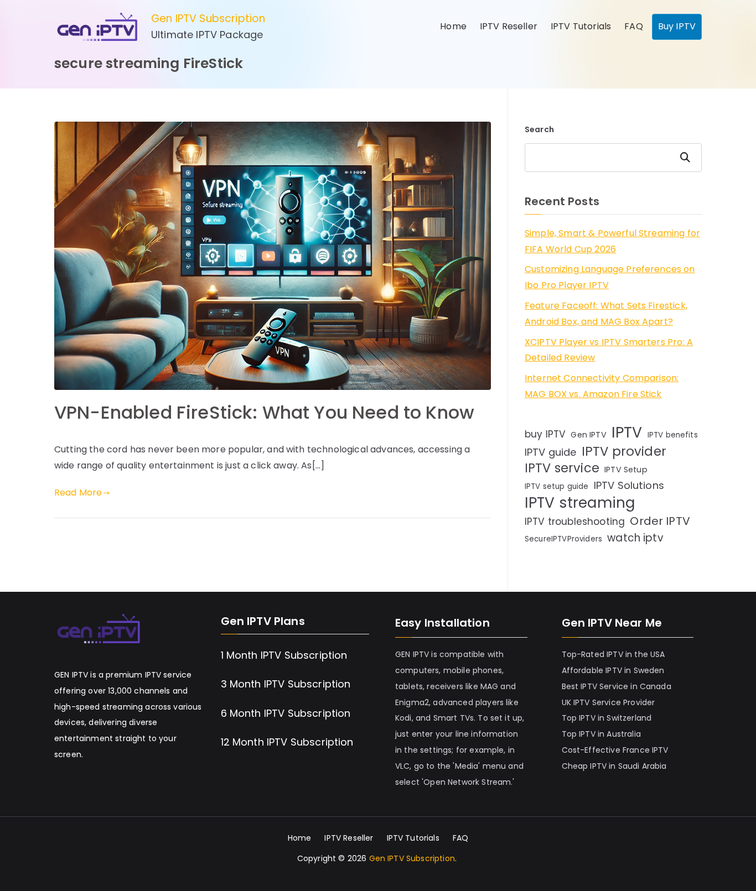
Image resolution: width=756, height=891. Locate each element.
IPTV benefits (673, 435)
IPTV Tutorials (581, 26)
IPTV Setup (626, 469)
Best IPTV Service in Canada (616, 686)
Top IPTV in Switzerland (607, 717)
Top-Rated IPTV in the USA (613, 654)
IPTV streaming (580, 503)
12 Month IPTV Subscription (287, 742)
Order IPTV (660, 521)
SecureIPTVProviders (563, 539)
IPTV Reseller (508, 26)
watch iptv (635, 537)
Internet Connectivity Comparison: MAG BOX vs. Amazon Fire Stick (602, 386)
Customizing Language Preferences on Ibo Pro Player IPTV (610, 277)
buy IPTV (545, 434)
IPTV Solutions (629, 485)
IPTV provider (624, 452)
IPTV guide (551, 452)
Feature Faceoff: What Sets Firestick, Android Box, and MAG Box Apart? (606, 313)
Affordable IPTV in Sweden (613, 670)
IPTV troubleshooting (575, 521)
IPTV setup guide (557, 486)
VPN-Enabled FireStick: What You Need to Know (264, 412)
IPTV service (562, 469)
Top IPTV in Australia (601, 733)
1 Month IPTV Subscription (284, 655)
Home (453, 26)
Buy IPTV (677, 26)
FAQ (633, 26)
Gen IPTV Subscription (208, 18)
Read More (78, 492)
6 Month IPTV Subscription (286, 713)
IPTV (627, 433)
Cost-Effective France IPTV (615, 749)
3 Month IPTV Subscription (286, 684)
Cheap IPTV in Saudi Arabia (614, 766)
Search (539, 129)
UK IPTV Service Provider (608, 702)
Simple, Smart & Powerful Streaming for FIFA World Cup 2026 (612, 241)
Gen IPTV (588, 434)
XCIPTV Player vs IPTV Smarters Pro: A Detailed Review (609, 350)
